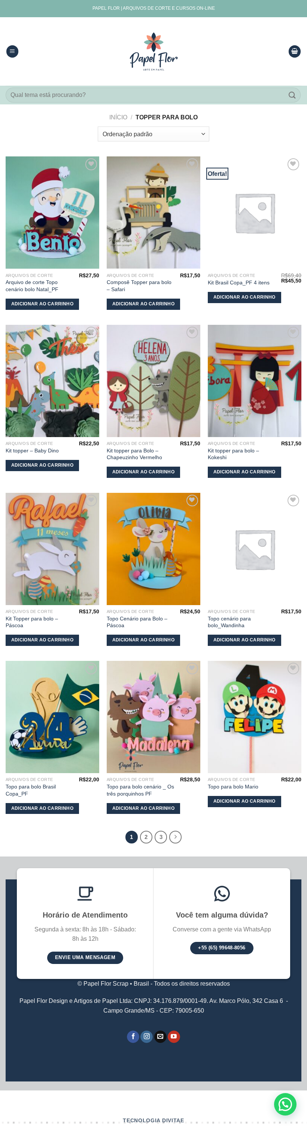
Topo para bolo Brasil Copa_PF (31, 790)
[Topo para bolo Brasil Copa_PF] (52, 717)
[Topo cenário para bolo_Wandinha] (254, 549)
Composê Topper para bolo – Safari (139, 285)
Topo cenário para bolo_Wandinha (229, 622)
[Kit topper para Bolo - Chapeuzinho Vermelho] (153, 381)
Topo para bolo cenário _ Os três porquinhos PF (140, 790)
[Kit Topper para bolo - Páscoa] (52, 549)
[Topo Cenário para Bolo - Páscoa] (153, 549)
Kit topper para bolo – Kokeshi (233, 454)
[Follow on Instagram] (146, 1037)
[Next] (175, 837)
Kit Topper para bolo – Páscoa (32, 622)
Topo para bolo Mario (233, 787)
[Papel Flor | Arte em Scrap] (153, 51)
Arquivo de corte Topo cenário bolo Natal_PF (32, 285)
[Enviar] (292, 95)
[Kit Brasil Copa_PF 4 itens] (254, 212)
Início (118, 117)
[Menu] (12, 51)
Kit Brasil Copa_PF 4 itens (239, 283)
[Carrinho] (295, 51)
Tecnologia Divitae (153, 1120)
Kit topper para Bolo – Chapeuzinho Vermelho (134, 454)
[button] (285, 1104)
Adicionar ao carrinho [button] (42, 304)
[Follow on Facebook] (133, 1037)
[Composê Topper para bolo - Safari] (153, 212)
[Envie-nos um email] (160, 1037)
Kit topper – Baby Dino (32, 451)
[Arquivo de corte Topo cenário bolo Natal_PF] (52, 212)
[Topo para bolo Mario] (254, 717)
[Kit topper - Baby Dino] (52, 381)
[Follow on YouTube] (174, 1037)
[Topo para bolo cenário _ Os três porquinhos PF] (153, 717)
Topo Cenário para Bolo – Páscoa (137, 622)
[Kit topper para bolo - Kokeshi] (254, 381)
